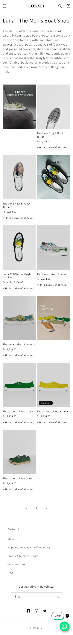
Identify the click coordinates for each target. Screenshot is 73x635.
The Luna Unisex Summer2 (19, 344)
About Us (13, 539)
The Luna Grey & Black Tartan (50, 134)
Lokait (40, 628)
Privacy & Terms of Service (23, 556)
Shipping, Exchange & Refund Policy (28, 547)
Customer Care (16, 564)
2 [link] (46, 507)
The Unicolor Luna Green (18, 411)
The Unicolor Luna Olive (17, 478)
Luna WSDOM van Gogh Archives (17, 275)
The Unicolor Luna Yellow (52, 411)
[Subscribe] (58, 596)
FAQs (10, 572)
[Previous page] (26, 508)
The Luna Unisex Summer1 (53, 274)
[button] (5, 6)
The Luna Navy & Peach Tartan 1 (17, 205)
